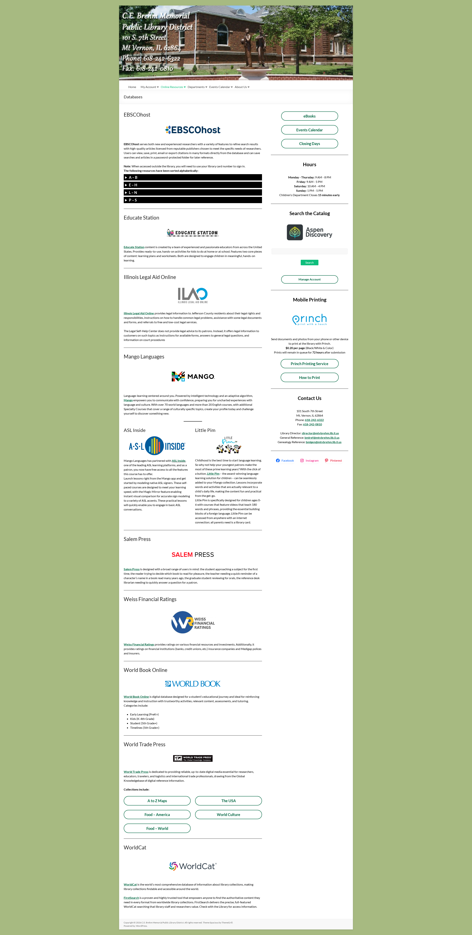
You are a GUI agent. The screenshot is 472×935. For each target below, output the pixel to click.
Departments (196, 87)
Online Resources (172, 87)
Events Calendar (219, 87)
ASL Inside (178, 460)
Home (132, 87)
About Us (241, 87)
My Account (148, 87)
